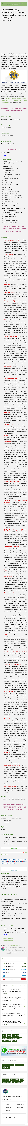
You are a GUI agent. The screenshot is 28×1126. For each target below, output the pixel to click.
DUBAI (14, 1035)
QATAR (9, 1041)
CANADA (14, 1041)
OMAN (4, 1041)
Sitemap (8, 1110)
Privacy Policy (20, 1104)
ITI (3, 1067)
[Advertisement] (14, 37)
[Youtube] (14, 1117)
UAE (18, 1035)
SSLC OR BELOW (19, 1065)
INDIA (4, 1035)
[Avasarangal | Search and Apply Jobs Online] (13, 3)
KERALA (9, 1035)
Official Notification (7, 938)
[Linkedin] (17, 1117)
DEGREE (12, 1065)
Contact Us (8, 1107)
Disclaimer (20, 1107)
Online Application (7, 940)
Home (7, 1104)
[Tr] (4, 1117)
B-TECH (7, 1067)
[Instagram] (6, 1117)
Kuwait (20, 1038)
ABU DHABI (14, 1038)
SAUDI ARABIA (6, 1038)
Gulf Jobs (17, 1079)
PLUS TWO (5, 1065)
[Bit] (10, 1117)
